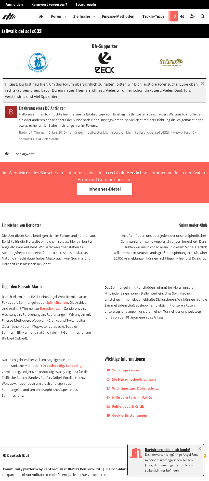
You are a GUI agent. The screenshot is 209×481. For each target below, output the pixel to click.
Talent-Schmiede (45, 139)
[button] (65, 16)
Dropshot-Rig (53, 365)
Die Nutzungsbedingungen (133, 379)
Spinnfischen (57, 302)
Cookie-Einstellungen (129, 415)
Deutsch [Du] (17, 455)
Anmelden (14, 4)
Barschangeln (51, 308)
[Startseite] (7, 154)
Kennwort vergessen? (49, 4)
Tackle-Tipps (153, 16)
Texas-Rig (73, 365)
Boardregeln (85, 4)
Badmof (25, 132)
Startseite (41, 16)
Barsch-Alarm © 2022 (123, 469)
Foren (56, 16)
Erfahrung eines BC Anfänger (42, 108)
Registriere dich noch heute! (167, 449)
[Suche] (202, 16)
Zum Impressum (125, 370)
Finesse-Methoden (118, 16)
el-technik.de (33, 474)
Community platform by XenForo (52, 468)
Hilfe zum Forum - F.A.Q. (131, 397)
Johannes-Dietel (104, 189)
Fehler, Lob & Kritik (127, 406)
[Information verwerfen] (202, 84)
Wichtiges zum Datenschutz (135, 388)
